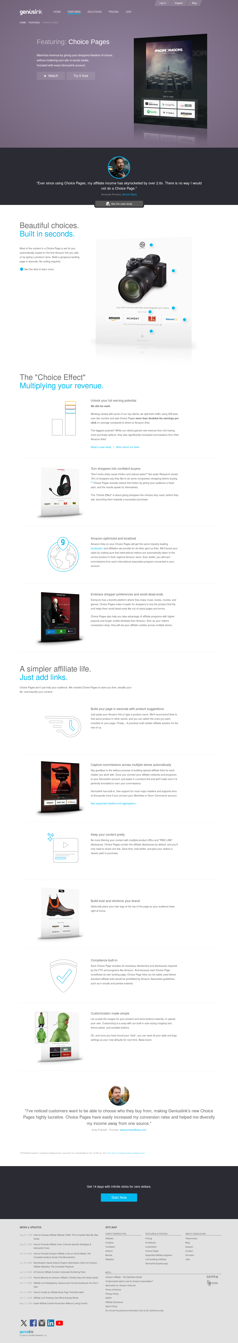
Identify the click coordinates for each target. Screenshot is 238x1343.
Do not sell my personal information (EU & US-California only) (134, 1310)
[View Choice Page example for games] (60, 618)
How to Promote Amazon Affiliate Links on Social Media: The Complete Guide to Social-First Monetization (62, 1255)
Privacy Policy (112, 1293)
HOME (57, 11)
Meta (108, 1272)
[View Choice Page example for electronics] (60, 493)
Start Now (119, 1197)
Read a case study (101, 447)
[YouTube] (59, 1322)
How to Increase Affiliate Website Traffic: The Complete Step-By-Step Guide (66, 1236)
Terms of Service (113, 1289)
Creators (109, 1242)
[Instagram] (42, 1322)
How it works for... (116, 1233)
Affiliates (109, 1238)
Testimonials (191, 1238)
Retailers (109, 1259)
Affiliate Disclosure (114, 1302)
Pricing (148, 1238)
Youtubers (110, 1246)
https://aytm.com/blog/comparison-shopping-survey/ (126, 1153)
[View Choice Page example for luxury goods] (60, 915)
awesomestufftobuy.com (133, 1129)
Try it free (80, 76)
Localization (151, 1246)
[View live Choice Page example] (170, 90)
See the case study (121, 203)
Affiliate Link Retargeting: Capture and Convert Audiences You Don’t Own (66, 1284)
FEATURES (74, 11)
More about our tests (127, 447)
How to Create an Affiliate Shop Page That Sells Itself (59, 1292)
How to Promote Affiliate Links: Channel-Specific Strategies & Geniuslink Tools (62, 1246)
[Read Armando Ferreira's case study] (119, 167)
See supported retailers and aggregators (113, 803)
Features (34, 22)
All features (150, 1242)
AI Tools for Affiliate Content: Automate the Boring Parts (59, 1271)
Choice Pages (152, 1250)
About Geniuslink (195, 1233)
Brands (108, 1255)
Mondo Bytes (129, 194)
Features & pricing (156, 1233)
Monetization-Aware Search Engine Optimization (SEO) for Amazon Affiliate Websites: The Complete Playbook (65, 1264)
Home (23, 22)
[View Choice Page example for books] (60, 789)
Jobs (187, 1259)
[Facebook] (33, 1322)
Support (189, 1246)
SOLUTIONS (94, 11)
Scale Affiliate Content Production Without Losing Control (60, 1303)
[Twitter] (24, 1322)
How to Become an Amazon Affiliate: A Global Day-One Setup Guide (66, 1277)
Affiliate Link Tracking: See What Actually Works (56, 1297)
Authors (109, 1250)
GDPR (108, 1297)
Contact (189, 1250)
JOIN (128, 11)
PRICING (114, 11)
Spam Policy (111, 1306)
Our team (189, 1255)
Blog (187, 1242)
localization (97, 548)
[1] (92, 482)
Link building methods (155, 1259)
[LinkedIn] (50, 1322)
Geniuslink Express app (156, 1263)
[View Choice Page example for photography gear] (60, 1037)
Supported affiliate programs (158, 1255)
